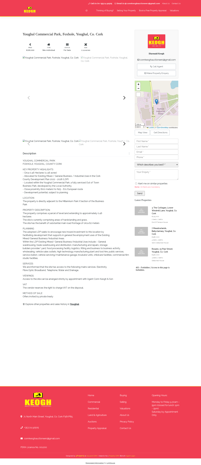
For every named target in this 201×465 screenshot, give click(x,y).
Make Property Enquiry (157, 73)
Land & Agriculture (97, 415)
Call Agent (157, 66)
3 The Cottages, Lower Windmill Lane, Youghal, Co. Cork (164, 211)
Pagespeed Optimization (95, 463)
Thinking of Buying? (105, 10)
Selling (123, 402)
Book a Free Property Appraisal (153, 10)
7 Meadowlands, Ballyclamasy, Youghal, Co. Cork (164, 231)
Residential (93, 408)
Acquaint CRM (91, 456)
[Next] (124, 98)
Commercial (94, 402)
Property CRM (114, 456)
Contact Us (176, 3)
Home (91, 395)
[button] (156, 102)
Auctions (92, 421)
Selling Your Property (126, 10)
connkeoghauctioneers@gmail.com (158, 59)
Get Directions (160, 132)
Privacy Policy (127, 421)
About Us (166, 3)
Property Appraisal (97, 428)
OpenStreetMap (162, 127)
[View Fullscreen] (138, 94)
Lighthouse (111, 463)
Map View (142, 132)
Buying (123, 395)
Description (29, 153)
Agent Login (130, 456)
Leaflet (151, 127)
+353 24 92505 (31, 427)
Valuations (174, 10)
